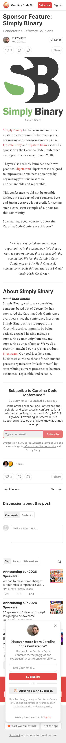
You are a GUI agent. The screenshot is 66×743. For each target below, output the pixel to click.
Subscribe (45, 5)
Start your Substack (23, 726)
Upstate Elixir (37, 145)
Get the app (51, 726)
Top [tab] (7, 561)
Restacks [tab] (27, 515)
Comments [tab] (11, 515)
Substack (14, 735)
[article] (33, 582)
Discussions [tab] (31, 561)
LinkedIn (24, 298)
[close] (55, 626)
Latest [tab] (17, 561)
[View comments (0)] (19, 50)
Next (54, 489)
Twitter (15, 298)
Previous (14, 489)
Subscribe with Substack (36, 690)
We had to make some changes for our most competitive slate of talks (23, 582)
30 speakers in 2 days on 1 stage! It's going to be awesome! (24, 614)
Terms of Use (51, 442)
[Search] (59, 561)
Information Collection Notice (40, 446)
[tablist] (19, 515)
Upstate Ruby (12, 145)
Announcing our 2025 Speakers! (20, 574)
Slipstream (22, 169)
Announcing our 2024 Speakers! (20, 605)
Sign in (58, 5)
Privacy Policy (44, 706)
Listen (58, 40)
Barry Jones (19, 38)
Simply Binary (12, 130)
